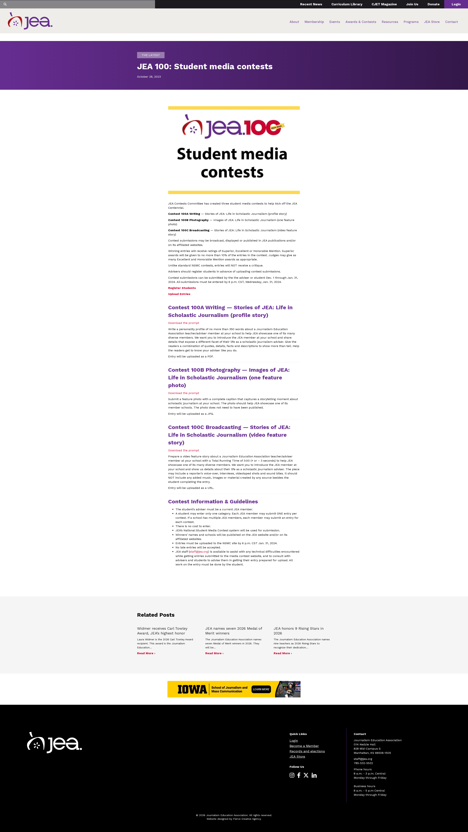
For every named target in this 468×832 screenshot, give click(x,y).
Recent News (311, 4)
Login (456, 4)
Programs (411, 22)
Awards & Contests (361, 22)
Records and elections (307, 751)
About (294, 22)
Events (334, 22)
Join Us (412, 4)
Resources (390, 22)
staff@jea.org (199, 551)
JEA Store (432, 22)
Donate (434, 4)
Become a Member (304, 746)
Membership (314, 22)
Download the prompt (183, 323)
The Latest (151, 55)
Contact (451, 22)
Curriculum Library (346, 4)
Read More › (146, 653)
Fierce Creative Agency (247, 818)
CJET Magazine (384, 4)
